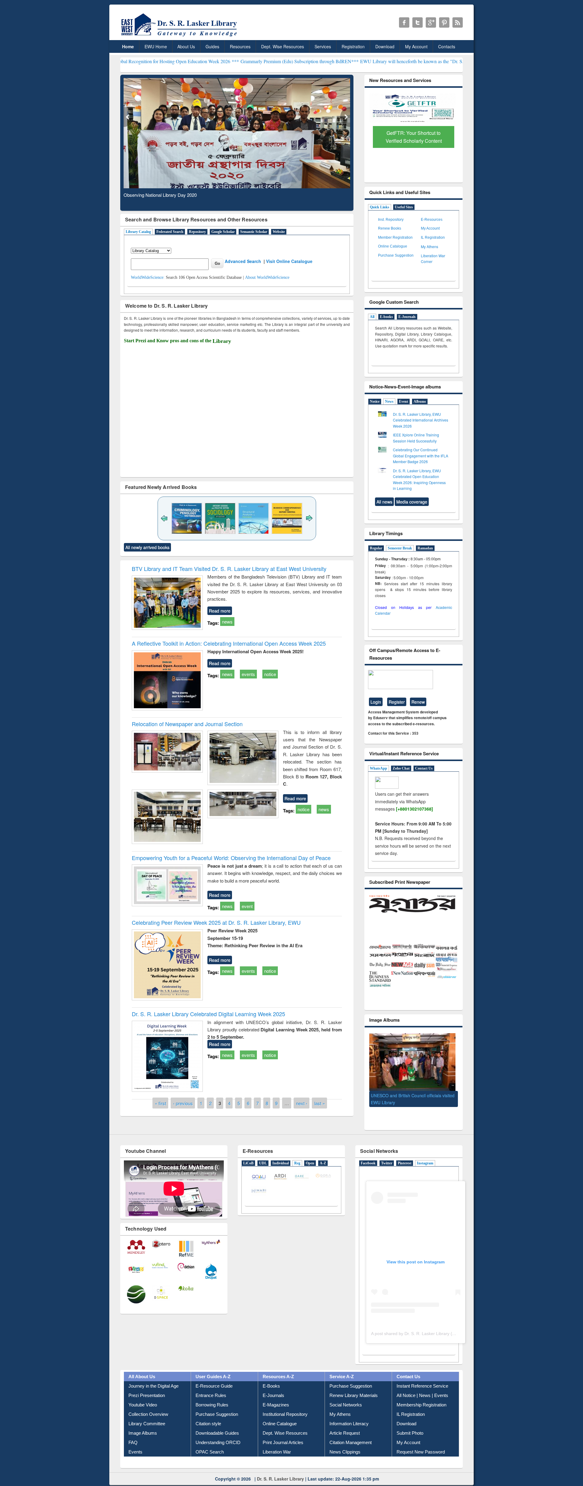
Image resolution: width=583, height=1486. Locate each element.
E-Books (271, 1377)
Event (403, 401)
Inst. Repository (391, 219)
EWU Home (156, 46)
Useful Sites (404, 207)
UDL (263, 1155)
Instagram (425, 1155)
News (389, 401)
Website (279, 232)
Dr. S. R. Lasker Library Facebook (404, 22)
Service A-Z (341, 1368)
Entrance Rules (211, 1386)
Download (384, 46)
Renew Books (389, 228)
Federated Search (169, 232)
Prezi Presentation (146, 1386)
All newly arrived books (147, 547)
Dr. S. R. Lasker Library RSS (457, 22)
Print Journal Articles (283, 1433)
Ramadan (425, 548)
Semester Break (400, 548)
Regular (376, 548)
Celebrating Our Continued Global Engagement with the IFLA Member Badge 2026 (420, 455)
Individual (280, 1155)
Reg (297, 1155)
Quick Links (379, 207)
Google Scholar (223, 232)
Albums (420, 401)
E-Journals (407, 317)
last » (319, 1103)
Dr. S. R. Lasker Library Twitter (417, 22)
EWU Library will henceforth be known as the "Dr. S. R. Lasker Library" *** (366, 61)
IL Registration (433, 237)
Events (135, 1443)
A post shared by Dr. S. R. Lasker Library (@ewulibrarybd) (426, 1324)
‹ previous (183, 1103)
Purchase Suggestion (396, 255)
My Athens (429, 246)
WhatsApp (378, 768)
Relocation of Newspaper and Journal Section (187, 724)
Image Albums (142, 1424)
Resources (240, 46)
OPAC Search (210, 1443)
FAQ (133, 1433)
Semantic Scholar (253, 232)
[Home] (180, 36)
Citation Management (350, 1433)
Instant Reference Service (422, 1377)
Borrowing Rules (212, 1396)
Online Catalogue (392, 246)
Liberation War (277, 1443)
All (372, 317)
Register (397, 702)
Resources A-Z (278, 1368)
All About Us (141, 1368)
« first (160, 1103)
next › (301, 1103)
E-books (386, 317)
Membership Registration (421, 1396)
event (247, 906)
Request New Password (421, 1443)
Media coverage (411, 502)
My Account (416, 46)
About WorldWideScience (267, 277)
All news (384, 502)
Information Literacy (349, 1415)
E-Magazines (276, 1396)
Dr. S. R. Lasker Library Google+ (431, 22)
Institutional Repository (285, 1405)
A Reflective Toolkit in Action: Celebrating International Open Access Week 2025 (229, 643)
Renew (418, 702)
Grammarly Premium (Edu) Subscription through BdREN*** (231, 61)
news (227, 621)
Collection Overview (148, 1405)
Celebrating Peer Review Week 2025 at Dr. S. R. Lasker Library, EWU (216, 922)
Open (310, 1155)
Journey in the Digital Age (153, 1377)
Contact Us (424, 768)
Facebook (368, 1155)
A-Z (323, 1155)
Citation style (208, 1415)
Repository (197, 232)
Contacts (446, 46)
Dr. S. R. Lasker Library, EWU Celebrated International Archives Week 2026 (420, 420)
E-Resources (431, 219)
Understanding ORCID (218, 1433)
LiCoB (248, 1155)
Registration (353, 46)
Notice (375, 401)
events (248, 674)
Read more (219, 611)
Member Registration (395, 237)
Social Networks (345, 1396)
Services (323, 46)
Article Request (344, 1424)
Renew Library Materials (353, 1386)
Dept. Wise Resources (282, 46)
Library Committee (146, 1415)
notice (270, 674)
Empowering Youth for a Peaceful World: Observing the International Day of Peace (231, 858)
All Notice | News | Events (422, 1386)
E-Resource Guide (214, 1377)
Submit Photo (410, 1424)
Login (375, 702)
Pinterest (404, 1155)
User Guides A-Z (213, 1368)
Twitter (386, 1155)
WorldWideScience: (148, 277)
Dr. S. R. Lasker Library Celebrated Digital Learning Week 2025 (208, 1014)
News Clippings (344, 1443)
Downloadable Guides (217, 1424)
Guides (212, 46)
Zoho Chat (401, 768)
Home (128, 46)
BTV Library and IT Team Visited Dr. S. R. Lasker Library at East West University (229, 568)
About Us (186, 46)
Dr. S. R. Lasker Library (280, 1470)
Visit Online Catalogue (289, 261)
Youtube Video (142, 1396)
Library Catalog (138, 232)
